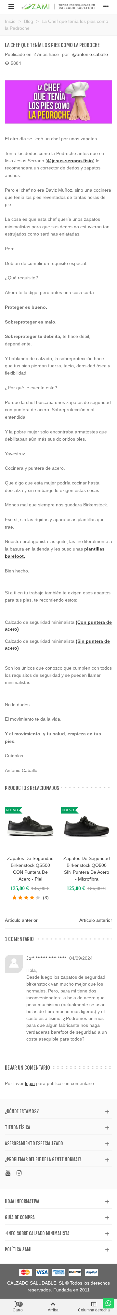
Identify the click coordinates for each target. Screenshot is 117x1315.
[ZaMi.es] (58, 6)
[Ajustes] (106, 6)
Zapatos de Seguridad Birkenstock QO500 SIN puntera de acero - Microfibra (86, 869)
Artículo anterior (21, 920)
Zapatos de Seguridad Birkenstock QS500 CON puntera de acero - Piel (30, 869)
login (30, 1083)
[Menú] (11, 6)
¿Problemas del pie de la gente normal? (43, 1159)
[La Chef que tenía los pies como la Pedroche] (58, 102)
